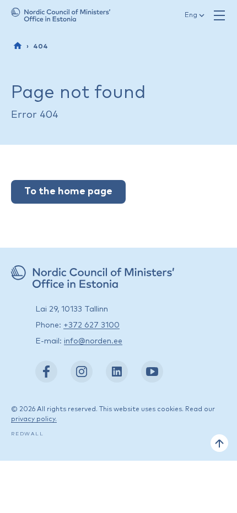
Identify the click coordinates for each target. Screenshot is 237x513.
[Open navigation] (219, 15)
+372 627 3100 (91, 325)
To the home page (68, 192)
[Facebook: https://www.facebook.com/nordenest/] (46, 372)
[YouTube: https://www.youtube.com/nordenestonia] (152, 372)
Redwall (27, 434)
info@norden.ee (93, 341)
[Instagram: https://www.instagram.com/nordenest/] (82, 372)
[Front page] (17, 45)
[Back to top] (219, 443)
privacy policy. (34, 419)
